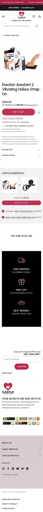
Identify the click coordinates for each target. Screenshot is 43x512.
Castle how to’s (10, 455)
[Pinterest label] (12, 468)
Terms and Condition (11, 499)
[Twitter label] (22, 468)
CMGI (9, 492)
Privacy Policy (7, 373)
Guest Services (10, 449)
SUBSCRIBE (21, 366)
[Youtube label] (17, 468)
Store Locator (8, 508)
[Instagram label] (3, 468)
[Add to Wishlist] (39, 112)
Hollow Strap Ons (11, 35)
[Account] (33, 16)
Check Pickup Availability (12, 118)
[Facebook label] (8, 468)
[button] (21, 105)
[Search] (36, 25)
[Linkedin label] (27, 468)
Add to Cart (18, 112)
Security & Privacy (9, 504)
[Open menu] (6, 16)
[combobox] (21, 26)
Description (7, 150)
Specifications (8, 155)
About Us (7, 443)
